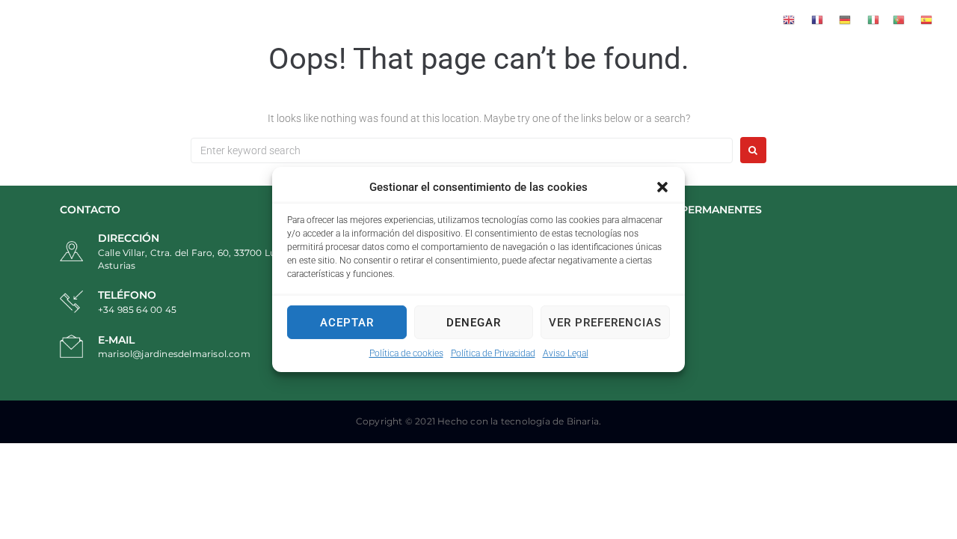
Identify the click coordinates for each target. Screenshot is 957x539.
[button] (662, 187)
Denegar (473, 322)
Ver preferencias (605, 322)
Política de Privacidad (493, 353)
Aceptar (347, 322)
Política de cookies (406, 353)
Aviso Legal (565, 353)
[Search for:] (462, 150)
